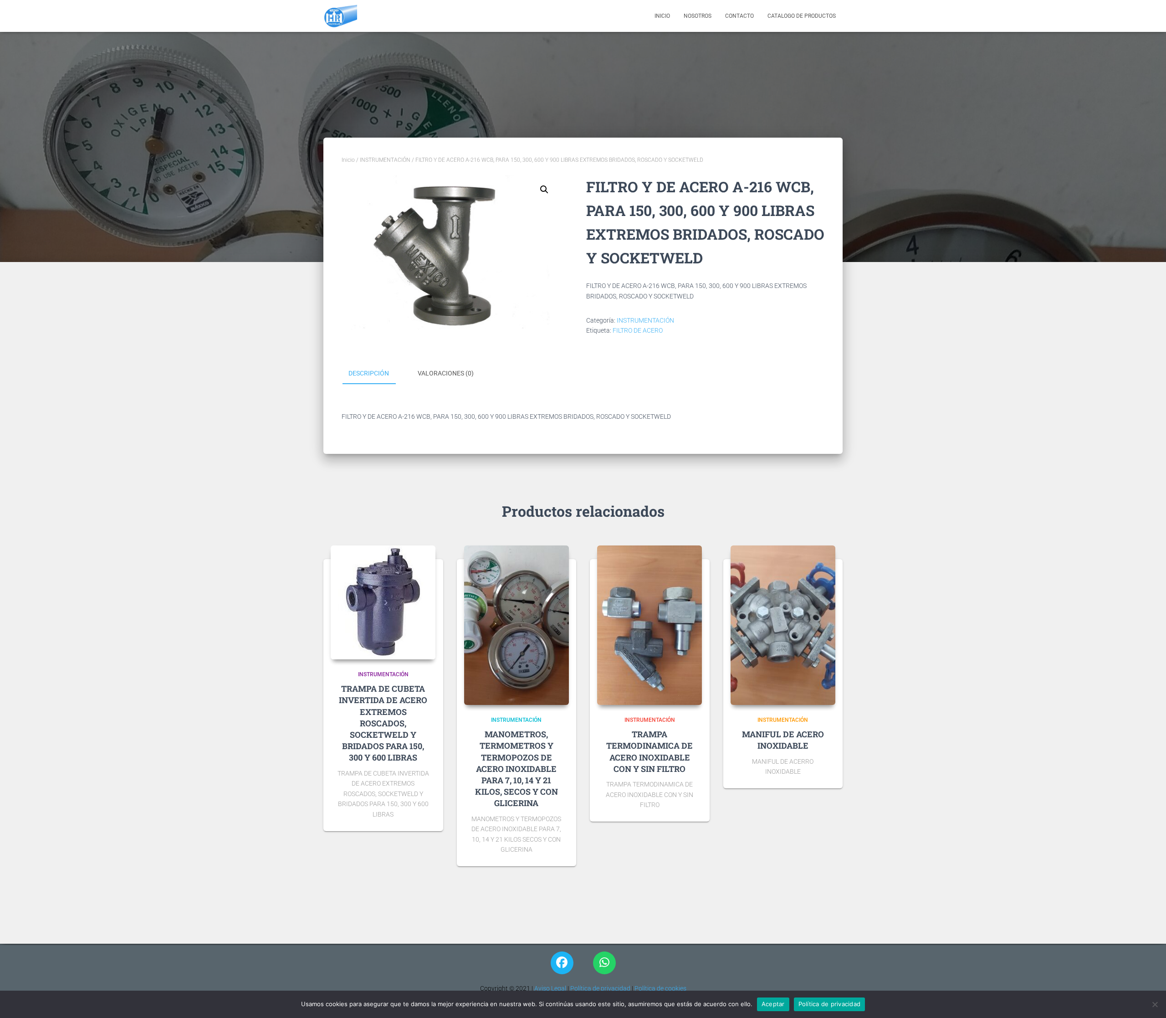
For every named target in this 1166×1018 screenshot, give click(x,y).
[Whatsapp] (604, 962)
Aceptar (773, 1004)
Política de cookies (660, 988)
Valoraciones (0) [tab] (446, 373)
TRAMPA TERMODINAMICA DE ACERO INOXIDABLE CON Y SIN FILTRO (649, 751)
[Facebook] (562, 962)
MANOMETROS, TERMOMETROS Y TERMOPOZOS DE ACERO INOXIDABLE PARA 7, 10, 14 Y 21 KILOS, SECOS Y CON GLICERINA (516, 768)
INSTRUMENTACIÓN (385, 160)
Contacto (739, 16)
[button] (544, 189)
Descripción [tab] (368, 373)
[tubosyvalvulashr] (340, 16)
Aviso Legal (549, 988)
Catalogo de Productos (801, 16)
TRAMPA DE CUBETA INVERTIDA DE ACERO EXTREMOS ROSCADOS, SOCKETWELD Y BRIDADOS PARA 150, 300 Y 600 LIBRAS (383, 723)
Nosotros (697, 16)
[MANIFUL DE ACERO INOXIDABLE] (783, 625)
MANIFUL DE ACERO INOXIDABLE (783, 740)
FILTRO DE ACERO (638, 330)
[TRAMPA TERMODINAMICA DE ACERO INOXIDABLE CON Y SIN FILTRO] (649, 625)
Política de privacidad (600, 988)
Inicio (662, 16)
